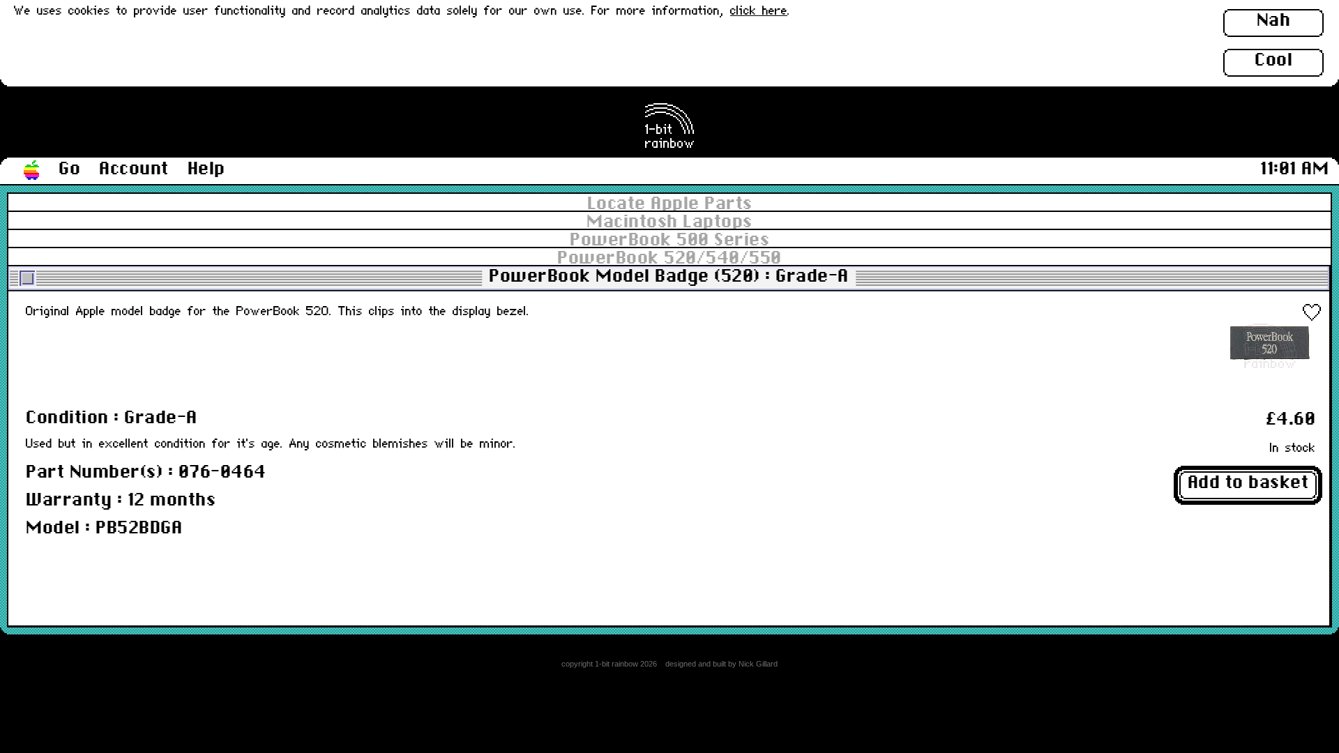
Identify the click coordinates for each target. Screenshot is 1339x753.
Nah (1274, 21)
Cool (1273, 61)
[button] (32, 171)
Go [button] (69, 169)
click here (758, 11)
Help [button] (206, 169)
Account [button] (134, 169)
